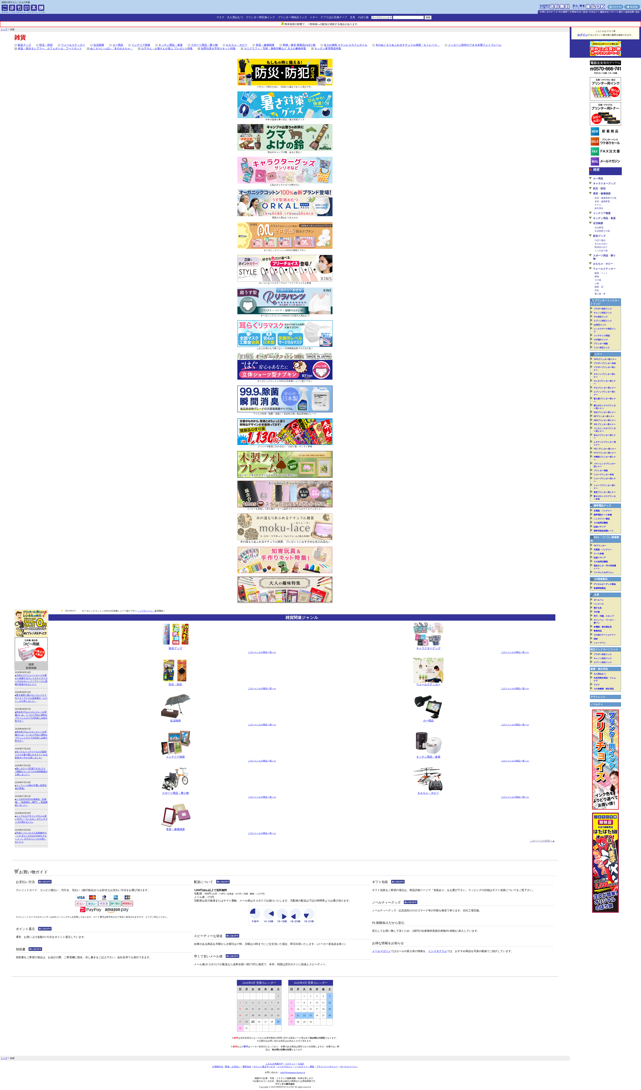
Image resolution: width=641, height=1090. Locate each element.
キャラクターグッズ (428, 648)
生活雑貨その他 (602, 231)
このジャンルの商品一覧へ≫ (262, 652)
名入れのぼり (601, 244)
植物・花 (599, 287)
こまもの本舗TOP (274, 1063)
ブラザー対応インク (603, 309)
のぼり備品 (600, 240)
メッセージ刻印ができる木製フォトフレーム (474, 45)
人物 (597, 283)
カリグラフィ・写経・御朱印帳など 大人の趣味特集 (275, 48)
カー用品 (118, 45)
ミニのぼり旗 (601, 250)
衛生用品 (599, 208)
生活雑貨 (98, 45)
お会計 (301, 1063)
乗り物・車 (600, 294)
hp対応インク (600, 325)
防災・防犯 (46, 45)
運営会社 (247, 1066)
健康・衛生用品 (599, 669)
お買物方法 (217, 1066)
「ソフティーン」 (146, 611)
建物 (597, 276)
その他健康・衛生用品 (604, 689)
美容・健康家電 (602, 201)
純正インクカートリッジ (604, 649)
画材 (596, 639)
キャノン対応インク (603, 313)
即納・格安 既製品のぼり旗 (299, 45)
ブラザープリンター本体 (605, 363)
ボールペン (599, 600)
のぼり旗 (363, 17)
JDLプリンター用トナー (605, 424)
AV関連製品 (601, 579)
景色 (597, 290)
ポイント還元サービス (264, 1066)
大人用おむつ (235, 17)
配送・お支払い (232, 1066)
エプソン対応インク (603, 321)
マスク (220, 17)
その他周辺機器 (601, 523)
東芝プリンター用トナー (605, 492)
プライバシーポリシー (327, 1066)
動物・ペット (601, 273)
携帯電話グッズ (602, 505)
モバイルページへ (349, 1066)
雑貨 (596, 169)
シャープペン (600, 643)
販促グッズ (24, 45)
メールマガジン (381, 951)
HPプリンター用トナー (604, 416)
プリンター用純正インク (292, 17)
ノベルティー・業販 (304, 1066)
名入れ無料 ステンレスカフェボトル (345, 45)
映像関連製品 (600, 588)
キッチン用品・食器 (171, 45)
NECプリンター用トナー (605, 449)
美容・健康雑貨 (265, 45)
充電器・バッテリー (603, 511)
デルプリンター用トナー (605, 388)
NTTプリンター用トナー (605, 453)
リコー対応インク (602, 347)
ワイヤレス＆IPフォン (604, 572)
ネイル (598, 204)
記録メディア (600, 527)
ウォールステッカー (73, 45)
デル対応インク (601, 317)
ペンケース (599, 604)
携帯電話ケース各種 (603, 515)
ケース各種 (599, 553)
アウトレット (597, 697)
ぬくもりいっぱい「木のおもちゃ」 (111, 48)
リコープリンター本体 (604, 474)
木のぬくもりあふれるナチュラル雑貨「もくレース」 (408, 45)
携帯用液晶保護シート (604, 531)
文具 (352, 17)
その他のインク (601, 339)
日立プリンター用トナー (605, 412)
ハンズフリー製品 (602, 519)
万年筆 (597, 612)
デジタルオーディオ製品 (605, 584)
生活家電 (599, 227)
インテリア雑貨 (141, 45)
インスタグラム (437, 951)
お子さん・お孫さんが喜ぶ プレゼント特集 (167, 48)
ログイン (582, 34)
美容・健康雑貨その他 (605, 198)
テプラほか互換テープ (333, 17)
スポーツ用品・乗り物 (204, 45)
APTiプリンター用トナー (605, 359)
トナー (314, 17)
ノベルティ (596, 704)
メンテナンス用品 (602, 335)
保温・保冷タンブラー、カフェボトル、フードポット (50, 48)
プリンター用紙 (601, 343)
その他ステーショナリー (605, 635)
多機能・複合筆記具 (603, 627)
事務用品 (598, 631)
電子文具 (598, 608)
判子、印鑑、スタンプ (604, 616)
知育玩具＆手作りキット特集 (218, 48)
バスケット (290, 1063)
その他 (598, 280)
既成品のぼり (601, 247)
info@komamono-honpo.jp (292, 1072)
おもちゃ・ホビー (236, 45)
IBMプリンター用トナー (605, 420)
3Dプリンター (600, 545)
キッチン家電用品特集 (327, 48)
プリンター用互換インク (260, 17)
